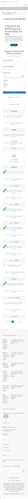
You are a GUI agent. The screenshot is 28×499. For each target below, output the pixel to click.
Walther (18, 480)
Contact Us (5, 433)
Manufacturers (14, 478)
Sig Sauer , (13, 480)
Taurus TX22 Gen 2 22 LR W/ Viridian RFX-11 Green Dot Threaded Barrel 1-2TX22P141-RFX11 (17, 373)
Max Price (6, 84)
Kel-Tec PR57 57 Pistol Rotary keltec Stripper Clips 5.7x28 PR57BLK (17, 354)
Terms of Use (6, 447)
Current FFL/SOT (6, 450)
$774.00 (12, 343)
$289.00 (12, 356)
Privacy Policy (6, 444)
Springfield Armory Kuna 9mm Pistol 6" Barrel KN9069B (17, 386)
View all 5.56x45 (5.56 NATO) (14, 56)
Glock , (9, 480)
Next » (20, 321)
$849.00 (12, 398)
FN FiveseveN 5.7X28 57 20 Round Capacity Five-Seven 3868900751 (17, 396)
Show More (14, 45)
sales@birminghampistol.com (10, 427)
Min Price (6, 80)
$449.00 (12, 365)
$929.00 (12, 388)
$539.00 (12, 376)
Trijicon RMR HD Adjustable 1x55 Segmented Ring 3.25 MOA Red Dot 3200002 (18, 341)
